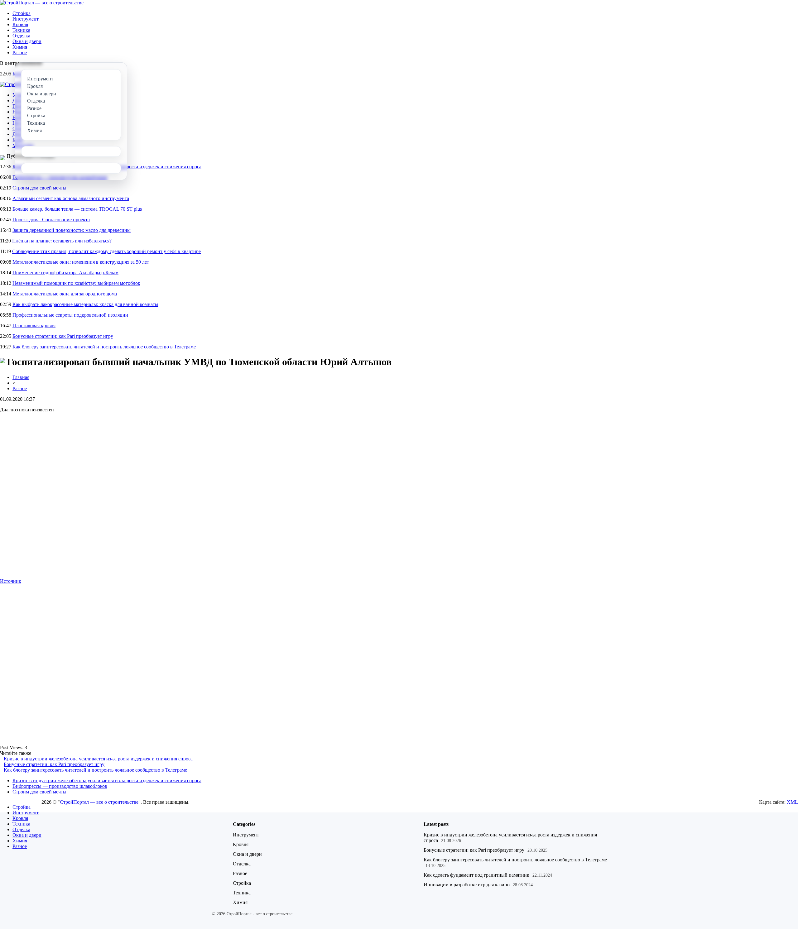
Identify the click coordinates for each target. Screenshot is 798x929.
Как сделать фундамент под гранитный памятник (476, 875)
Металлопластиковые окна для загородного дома (64, 293)
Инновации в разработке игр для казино (467, 884)
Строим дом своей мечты (39, 187)
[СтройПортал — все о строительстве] (42, 2)
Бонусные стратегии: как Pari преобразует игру (62, 336)
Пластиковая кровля (33, 325)
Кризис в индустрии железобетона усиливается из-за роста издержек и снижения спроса (98, 758)
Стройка (21, 13)
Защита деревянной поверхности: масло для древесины (71, 230)
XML (792, 802)
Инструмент (25, 19)
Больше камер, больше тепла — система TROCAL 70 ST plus (77, 209)
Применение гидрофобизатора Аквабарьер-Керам (65, 272)
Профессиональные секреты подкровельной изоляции (70, 315)
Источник (10, 581)
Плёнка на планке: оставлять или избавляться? (62, 240)
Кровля (20, 24)
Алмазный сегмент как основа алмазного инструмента (70, 198)
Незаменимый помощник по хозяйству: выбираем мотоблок (76, 283)
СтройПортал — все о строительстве (99, 802)
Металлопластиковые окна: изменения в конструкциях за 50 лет (80, 262)
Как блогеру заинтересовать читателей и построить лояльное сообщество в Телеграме (104, 346)
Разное (19, 52)
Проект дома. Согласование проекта (51, 219)
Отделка (21, 35)
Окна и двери (26, 41)
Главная (20, 377)
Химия (19, 47)
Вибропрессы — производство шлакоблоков (59, 786)
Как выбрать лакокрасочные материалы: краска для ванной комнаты (85, 304)
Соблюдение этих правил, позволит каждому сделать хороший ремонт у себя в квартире (106, 251)
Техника (21, 30)
